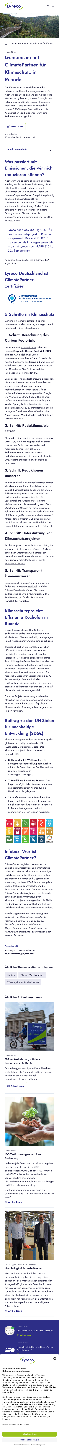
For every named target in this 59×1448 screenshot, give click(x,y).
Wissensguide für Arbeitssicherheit (23, 982)
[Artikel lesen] (29, 1047)
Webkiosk (32, 586)
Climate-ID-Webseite (15, 590)
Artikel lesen (25, 1334)
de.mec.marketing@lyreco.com (19, 953)
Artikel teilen (17, 126)
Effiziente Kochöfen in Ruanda (25, 561)
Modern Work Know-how (32, 974)
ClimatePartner (28, 347)
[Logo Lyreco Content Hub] (14, 6)
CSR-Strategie (19, 109)
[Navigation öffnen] (53, 6)
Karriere (11, 974)
